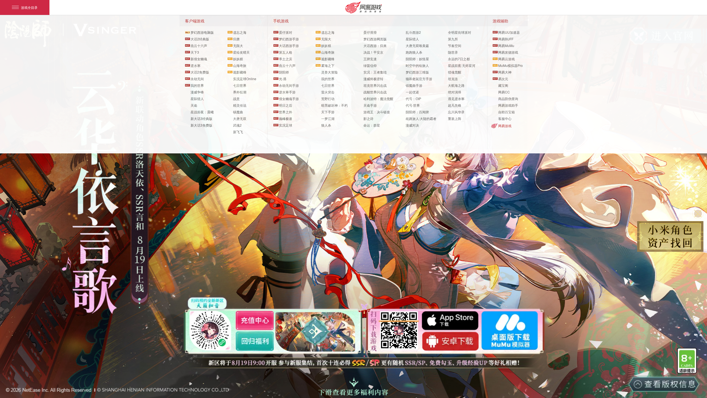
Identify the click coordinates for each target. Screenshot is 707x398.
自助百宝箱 (506, 111)
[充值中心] (254, 320)
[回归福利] (254, 341)
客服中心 (504, 118)
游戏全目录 (29, 7)
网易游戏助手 (508, 105)
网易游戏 (504, 125)
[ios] (450, 321)
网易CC (504, 92)
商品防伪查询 (508, 98)
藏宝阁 (503, 85)
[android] (450, 341)
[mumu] (509, 330)
